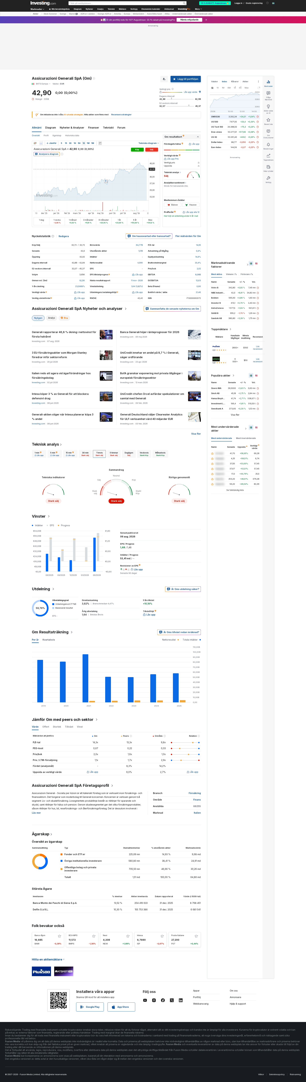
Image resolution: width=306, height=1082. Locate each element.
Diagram (50, 127)
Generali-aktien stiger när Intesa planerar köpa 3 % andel (62, 417)
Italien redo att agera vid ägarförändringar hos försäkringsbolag (61, 375)
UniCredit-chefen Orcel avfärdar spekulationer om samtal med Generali (152, 396)
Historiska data (72, 135)
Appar (196, 990)
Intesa (140, 935)
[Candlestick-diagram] (35, 143)
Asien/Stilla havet (154, 14)
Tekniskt (108, 127)
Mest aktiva (216, 274)
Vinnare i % (231, 274)
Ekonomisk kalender (151, 9)
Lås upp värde (190, 92)
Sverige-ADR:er (104, 14)
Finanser (93, 127)
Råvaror (235, 81)
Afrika (167, 14)
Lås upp (94, 772)
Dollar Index (216, 142)
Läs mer (36, 812)
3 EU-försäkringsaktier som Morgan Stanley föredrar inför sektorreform (59, 355)
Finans (197, 799)
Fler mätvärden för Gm (188, 236)
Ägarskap (56, 135)
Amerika (117, 14)
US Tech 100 (217, 127)
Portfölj (197, 997)
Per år (35, 639)
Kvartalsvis (49, 639)
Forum (121, 127)
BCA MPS (73, 935)
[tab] (39, 454)
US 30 (214, 137)
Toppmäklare (219, 329)
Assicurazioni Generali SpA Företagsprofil (70, 785)
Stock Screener (50, 14)
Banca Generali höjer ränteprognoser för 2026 (149, 332)
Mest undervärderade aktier (225, 428)
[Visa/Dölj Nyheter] (100, 143)
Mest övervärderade (246, 438)
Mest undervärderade (221, 438)
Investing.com (38, 382)
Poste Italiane (177, 935)
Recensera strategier (121, 114)
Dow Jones (216, 132)
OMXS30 (215, 116)
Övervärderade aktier (204, 14)
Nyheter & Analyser (72, 127)
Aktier (35, 14)
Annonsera (235, 997)
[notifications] (267, 2)
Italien (197, 812)
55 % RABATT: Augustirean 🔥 (215, 3)
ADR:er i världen (87, 14)
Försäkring (195, 793)
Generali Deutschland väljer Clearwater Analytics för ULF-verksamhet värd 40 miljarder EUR (151, 417)
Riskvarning (295, 1074)
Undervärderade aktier (182, 14)
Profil (46, 135)
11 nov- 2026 (137, 280)
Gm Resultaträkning (50, 632)
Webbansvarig (200, 1003)
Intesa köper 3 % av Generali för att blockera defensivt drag (60, 396)
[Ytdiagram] (41, 143)
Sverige (63, 14)
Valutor (214, 81)
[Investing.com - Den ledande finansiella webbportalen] (43, 3)
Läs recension (257, 347)
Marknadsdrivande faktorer (223, 264)
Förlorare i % (247, 274)
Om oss (234, 990)
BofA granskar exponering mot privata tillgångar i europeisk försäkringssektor (151, 375)
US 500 (214, 122)
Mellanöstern (138, 14)
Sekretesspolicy (277, 1074)
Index (224, 81)
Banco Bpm (40, 935)
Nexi (105, 935)
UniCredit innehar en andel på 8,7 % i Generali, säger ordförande (149, 355)
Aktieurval (169, 9)
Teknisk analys (45, 444)
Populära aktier (220, 375)
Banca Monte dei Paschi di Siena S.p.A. (55, 903)
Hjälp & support (238, 1003)
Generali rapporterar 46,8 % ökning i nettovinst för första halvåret (64, 334)
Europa (127, 14)
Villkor (261, 1074)
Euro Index (216, 147)
